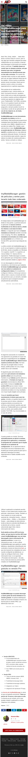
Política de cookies (12, 740)
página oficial (22, 260)
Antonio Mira (6, 40)
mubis (22, 745)
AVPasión (16, 750)
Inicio (2, 45)
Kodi (22, 548)
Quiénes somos (5, 739)
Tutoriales (6, 45)
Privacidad (4, 740)
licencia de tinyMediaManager (12, 692)
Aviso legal (22, 739)
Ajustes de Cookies (21, 740)
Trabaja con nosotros (14, 739)
